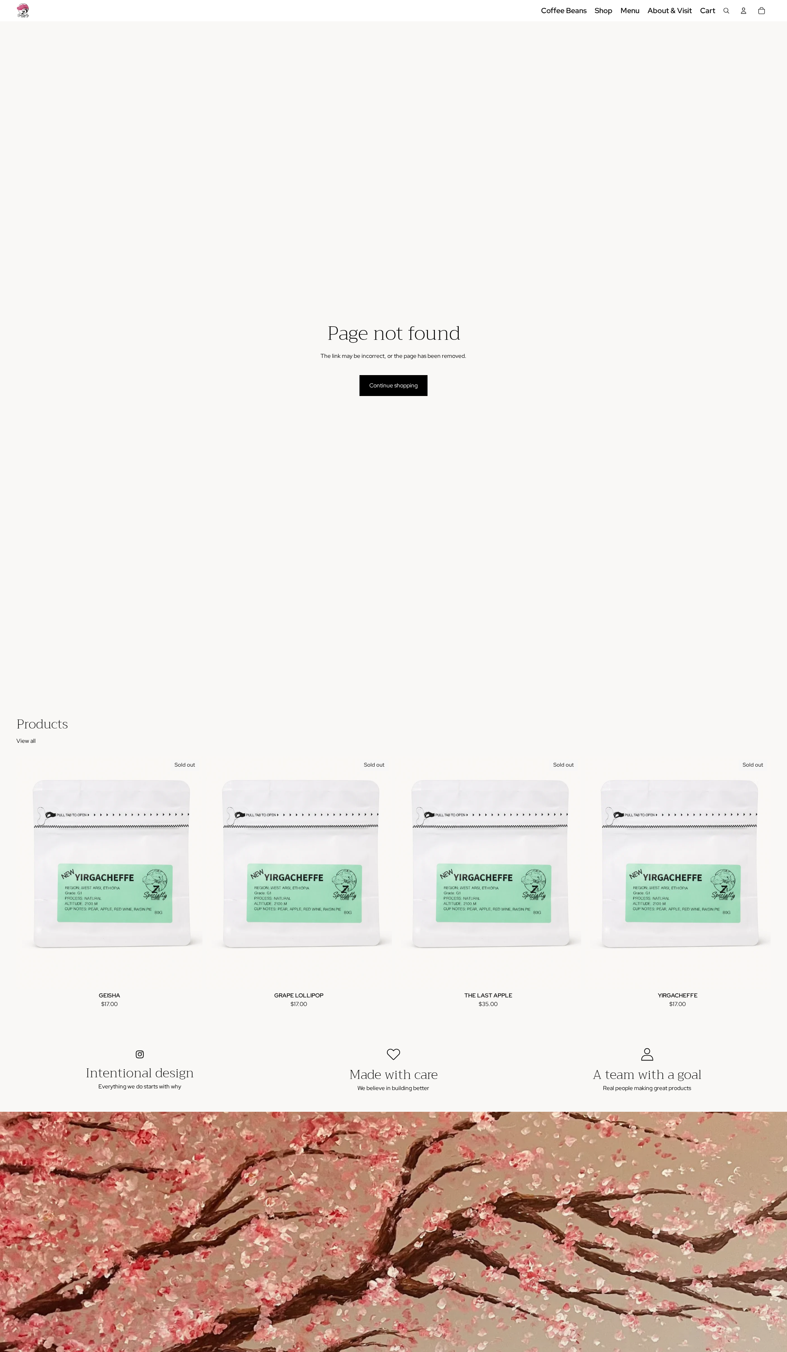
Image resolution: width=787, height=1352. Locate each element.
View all (26, 740)
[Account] (744, 11)
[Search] (726, 11)
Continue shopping (393, 385)
